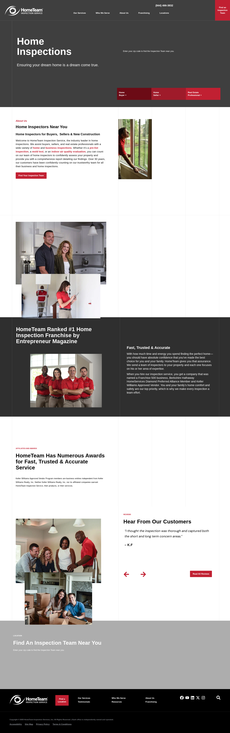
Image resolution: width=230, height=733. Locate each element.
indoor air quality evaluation (69, 151)
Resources (117, 702)
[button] (126, 574)
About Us (124, 13)
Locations (164, 13)
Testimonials (84, 702)
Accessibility (16, 724)
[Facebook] (181, 697)
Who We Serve (103, 13)
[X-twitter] (198, 697)
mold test (37, 151)
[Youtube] (187, 697)
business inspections (59, 147)
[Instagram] (203, 697)
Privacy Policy (43, 724)
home (36, 147)
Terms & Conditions (62, 724)
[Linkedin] (192, 697)
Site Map (29, 724)
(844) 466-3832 (164, 5)
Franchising (144, 13)
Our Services (79, 13)
